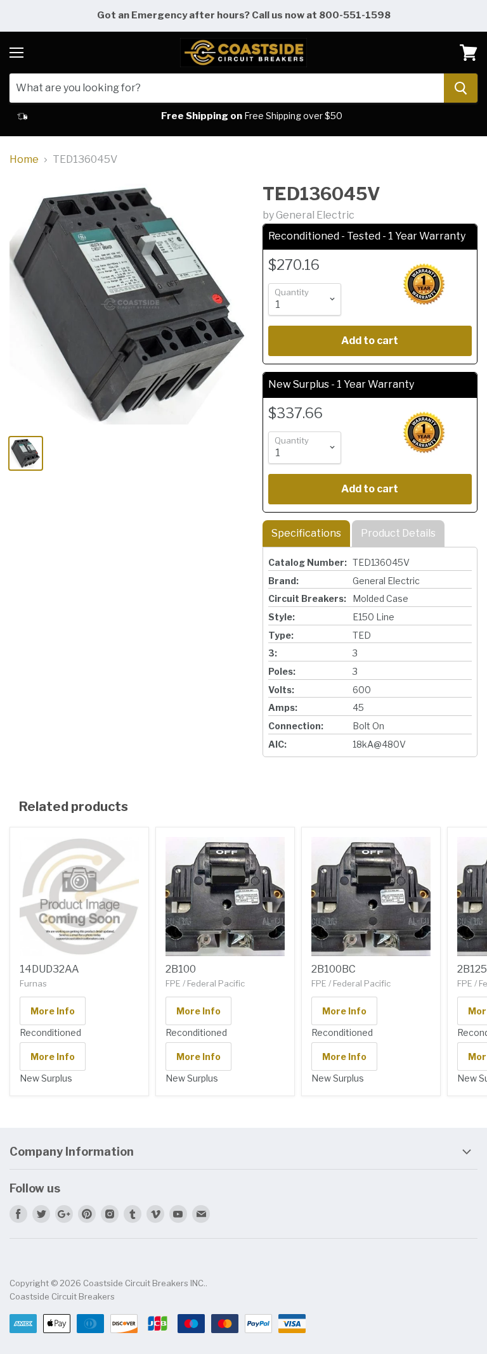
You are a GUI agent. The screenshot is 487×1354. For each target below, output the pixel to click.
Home (24, 159)
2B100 (181, 969)
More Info (52, 1011)
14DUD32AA (49, 969)
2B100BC (333, 969)
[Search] (460, 88)
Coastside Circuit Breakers (62, 1296)
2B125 (472, 969)
